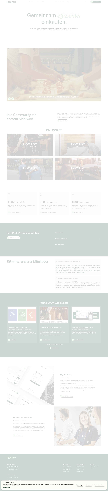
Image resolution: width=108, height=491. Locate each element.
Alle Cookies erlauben (99, 485)
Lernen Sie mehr (6, 487)
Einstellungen (80, 485)
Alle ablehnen (89, 485)
